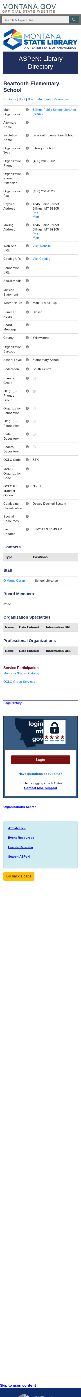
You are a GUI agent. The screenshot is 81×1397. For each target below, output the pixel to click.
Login (40, 760)
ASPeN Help (17, 828)
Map (36, 216)
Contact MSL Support (40, 788)
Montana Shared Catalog (21, 673)
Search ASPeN (19, 856)
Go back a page (19, 876)
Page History (12, 703)
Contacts (9, 99)
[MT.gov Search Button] (74, 19)
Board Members (39, 99)
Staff (22, 99)
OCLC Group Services (19, 681)
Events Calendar (20, 847)
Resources (61, 99)
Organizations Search (19, 807)
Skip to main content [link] (18, 1385)
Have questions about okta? (40, 773)
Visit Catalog (41, 258)
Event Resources (21, 837)
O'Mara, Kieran (14, 580)
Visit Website (42, 246)
